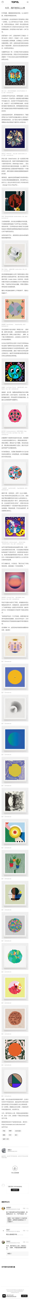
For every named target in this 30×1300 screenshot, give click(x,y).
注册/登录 (15, 1189)
